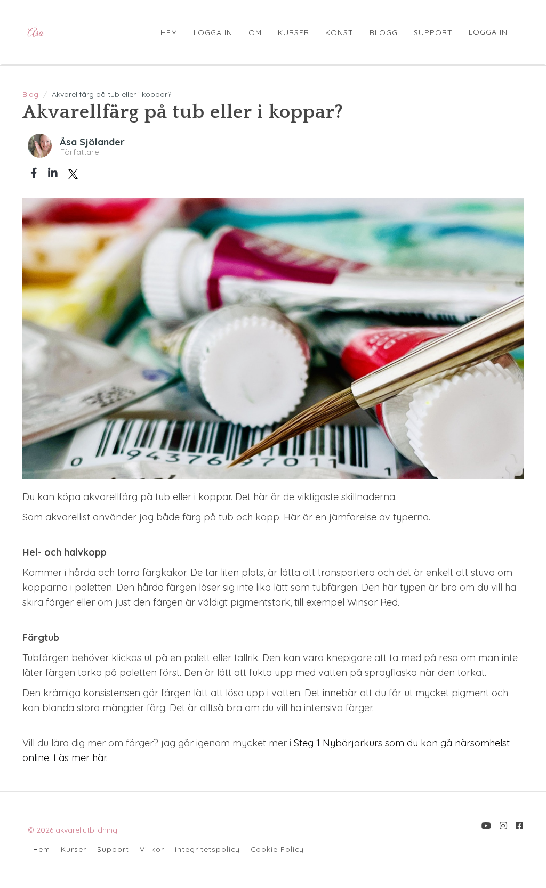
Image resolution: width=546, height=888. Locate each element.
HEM (169, 32)
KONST (339, 32)
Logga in (488, 32)
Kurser (73, 848)
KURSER (293, 32)
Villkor (152, 848)
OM (255, 32)
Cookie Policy (277, 848)
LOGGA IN (213, 32)
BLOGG (384, 32)
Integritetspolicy (207, 848)
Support (113, 848)
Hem (41, 848)
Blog (30, 94)
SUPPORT (433, 32)
